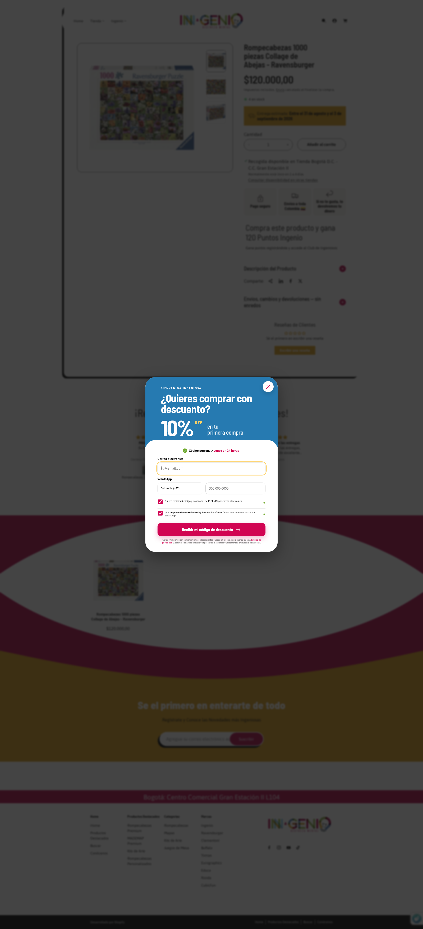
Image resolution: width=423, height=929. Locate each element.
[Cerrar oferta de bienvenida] (268, 386)
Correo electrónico (171, 459)
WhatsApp (165, 479)
